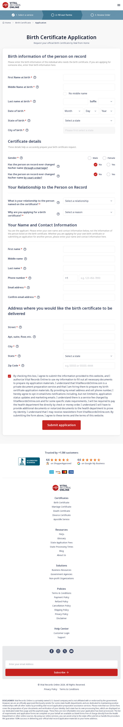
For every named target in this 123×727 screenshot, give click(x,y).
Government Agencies (61, 574)
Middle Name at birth (21, 87)
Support (61, 637)
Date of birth (16, 111)
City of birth (16, 130)
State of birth (17, 120)
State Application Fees (62, 542)
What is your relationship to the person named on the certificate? (31, 202)
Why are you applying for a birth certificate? (27, 213)
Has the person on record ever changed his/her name (31, 166)
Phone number (17, 277)
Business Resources (61, 570)
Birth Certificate (23, 22)
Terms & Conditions (61, 593)
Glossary (61, 538)
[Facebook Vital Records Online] (52, 651)
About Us (61, 555)
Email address (17, 287)
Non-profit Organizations (61, 578)
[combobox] (89, 130)
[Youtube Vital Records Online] (71, 651)
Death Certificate (61, 510)
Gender (13, 158)
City (11, 346)
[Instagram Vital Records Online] (58, 651)
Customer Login (61, 633)
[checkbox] (64, 93)
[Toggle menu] (119, 5)
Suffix (93, 101)
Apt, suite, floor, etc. (20, 336)
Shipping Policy (61, 609)
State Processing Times (61, 546)
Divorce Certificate (61, 515)
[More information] (34, 77)
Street (13, 327)
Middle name (15, 258)
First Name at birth (20, 77)
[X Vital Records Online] (65, 651)
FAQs (61, 534)
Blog (61, 550)
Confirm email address (22, 297)
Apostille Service (61, 519)
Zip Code (14, 365)
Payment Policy (61, 597)
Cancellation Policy (61, 605)
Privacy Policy (61, 614)
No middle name (78, 93)
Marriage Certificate (61, 506)
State (12, 356)
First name (15, 249)
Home (8, 22)
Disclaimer (61, 618)
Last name (15, 268)
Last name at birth (20, 101)
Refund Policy (61, 601)
